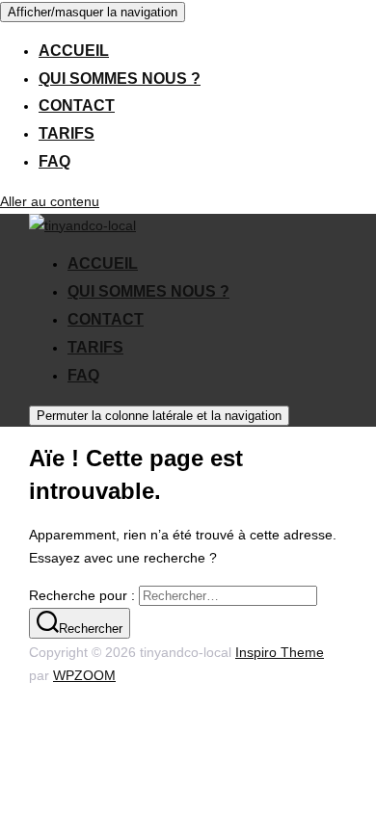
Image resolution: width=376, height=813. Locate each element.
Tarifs (66, 133)
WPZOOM (84, 675)
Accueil (74, 50)
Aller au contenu (49, 201)
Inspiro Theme (279, 652)
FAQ (54, 161)
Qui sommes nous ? (120, 78)
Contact (77, 105)
